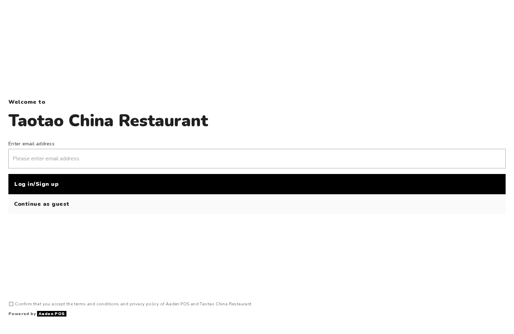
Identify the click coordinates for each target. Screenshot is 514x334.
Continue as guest (42, 204)
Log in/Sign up (36, 184)
